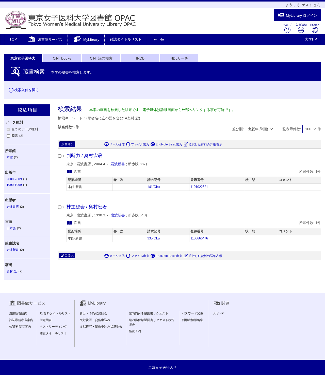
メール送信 (117, 144)
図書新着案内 (18, 313)
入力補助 (301, 24)
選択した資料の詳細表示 (205, 144)
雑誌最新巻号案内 (21, 320)
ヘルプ (287, 24)
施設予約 (135, 331)
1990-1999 (14, 185)
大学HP (311, 39)
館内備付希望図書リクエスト (148, 313)
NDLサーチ (179, 58)
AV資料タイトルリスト (55, 313)
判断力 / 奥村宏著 (84, 155)
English (314, 24)
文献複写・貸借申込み (95, 320)
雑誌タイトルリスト (126, 39)
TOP (13, 39)
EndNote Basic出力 (169, 144)
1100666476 (199, 238)
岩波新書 (118, 164)
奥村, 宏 (12, 271)
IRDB (140, 58)
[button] (45, 40)
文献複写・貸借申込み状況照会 (101, 326)
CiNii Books (62, 58)
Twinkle (158, 39)
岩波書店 (13, 207)
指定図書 (46, 320)
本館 (10, 157)
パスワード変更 (192, 313)
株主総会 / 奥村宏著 (87, 206)
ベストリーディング (53, 326)
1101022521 (199, 187)
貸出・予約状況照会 (93, 313)
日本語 (11, 228)
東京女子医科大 (22, 58)
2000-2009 (14, 179)
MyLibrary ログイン (301, 15)
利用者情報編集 (192, 320)
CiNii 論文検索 (101, 58)
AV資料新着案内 (20, 326)
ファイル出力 (140, 144)
